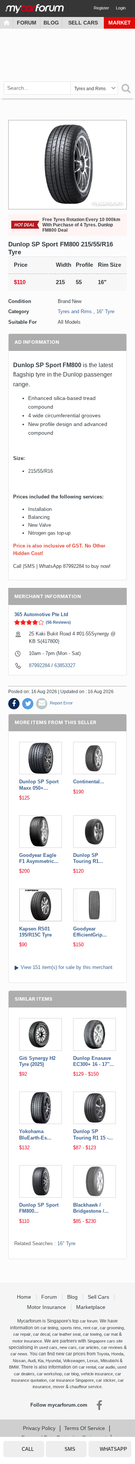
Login (121, 8)
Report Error (61, 703)
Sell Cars (83, 23)
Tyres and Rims (75, 311)
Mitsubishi (109, 1360)
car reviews (112, 1347)
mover (58, 1386)
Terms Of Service (84, 1428)
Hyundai (53, 1360)
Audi (32, 1360)
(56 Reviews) (58, 622)
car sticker (106, 1380)
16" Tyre (105, 311)
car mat (111, 1334)
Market (119, 23)
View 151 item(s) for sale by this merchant (66, 967)
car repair (22, 1334)
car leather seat (66, 1334)
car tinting (49, 1328)
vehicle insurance (97, 1374)
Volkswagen (74, 1360)
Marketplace (91, 1307)
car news (18, 1354)
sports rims (70, 1328)
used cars (48, 1347)
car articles (89, 1347)
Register (101, 8)
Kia (41, 1360)
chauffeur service (86, 1386)
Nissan (19, 1360)
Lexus (92, 1360)
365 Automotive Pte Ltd (41, 614)
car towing (92, 1334)
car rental (87, 1367)
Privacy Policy (39, 1428)
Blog (51, 23)
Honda (117, 1354)
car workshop (49, 1374)
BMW (14, 1367)
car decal (41, 1334)
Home (25, 1297)
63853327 (64, 665)
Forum (26, 23)
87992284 (39, 665)
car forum (89, 1321)
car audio (106, 1367)
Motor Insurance (47, 1307)
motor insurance (27, 1341)
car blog (71, 1374)
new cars (68, 1347)
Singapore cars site (105, 1341)
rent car (90, 1328)
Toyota (103, 1354)
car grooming (112, 1328)
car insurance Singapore (71, 1380)
